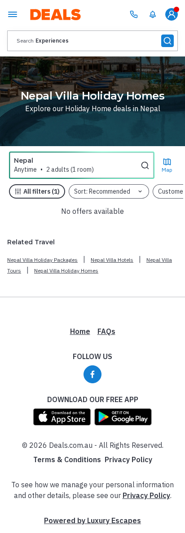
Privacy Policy (128, 459)
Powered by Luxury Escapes (92, 520)
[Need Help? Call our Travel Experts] (134, 14)
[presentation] (92, 41)
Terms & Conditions (67, 459)
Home (80, 331)
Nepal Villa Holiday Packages (42, 259)
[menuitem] (153, 14)
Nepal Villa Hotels (112, 259)
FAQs (106, 331)
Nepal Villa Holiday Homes (66, 270)
